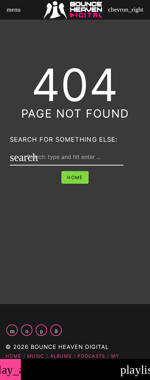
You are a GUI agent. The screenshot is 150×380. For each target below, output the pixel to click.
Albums (61, 356)
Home (75, 177)
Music (35, 356)
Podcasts (91, 356)
